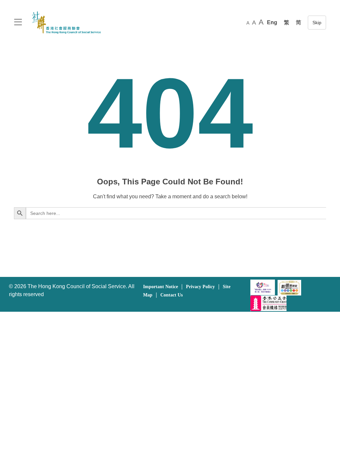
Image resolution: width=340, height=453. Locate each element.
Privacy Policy (200, 286)
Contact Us (171, 294)
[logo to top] (18, 22)
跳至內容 (317, 23)
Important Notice (160, 286)
